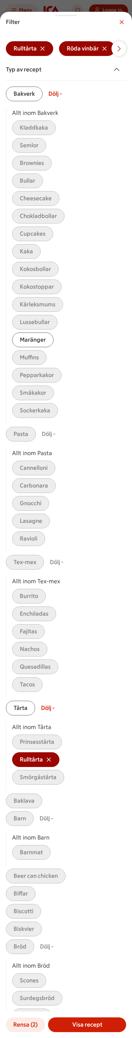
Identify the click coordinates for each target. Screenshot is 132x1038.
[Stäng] (121, 22)
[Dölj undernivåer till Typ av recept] (118, 69)
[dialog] (66, 525)
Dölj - (55, 93)
